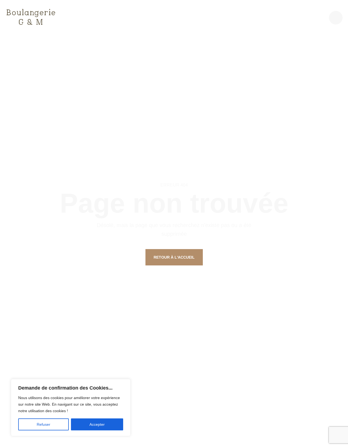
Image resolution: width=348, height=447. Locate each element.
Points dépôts (261, 17)
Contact (294, 17)
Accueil (95, 17)
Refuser (43, 424)
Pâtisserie (160, 17)
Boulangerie (127, 17)
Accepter (97, 424)
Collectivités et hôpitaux (208, 17)
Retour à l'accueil (174, 257)
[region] (70, 407)
